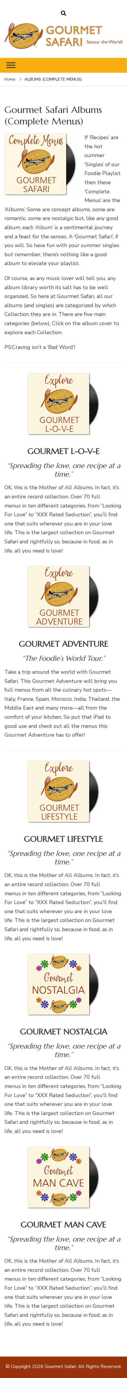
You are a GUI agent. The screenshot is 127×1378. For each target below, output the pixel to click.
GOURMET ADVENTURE (63, 644)
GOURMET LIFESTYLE (63, 839)
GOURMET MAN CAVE (63, 1224)
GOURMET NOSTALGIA (63, 1031)
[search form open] (63, 13)
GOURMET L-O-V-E (63, 451)
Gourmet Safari (60, 1366)
